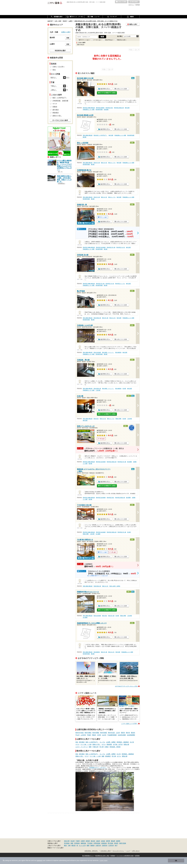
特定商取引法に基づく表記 (102, 855)
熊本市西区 (95, 732)
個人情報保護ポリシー (88, 855)
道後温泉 (104, 843)
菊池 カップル (112, 162)
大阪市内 (98, 845)
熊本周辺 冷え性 (120, 247)
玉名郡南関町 (131, 735)
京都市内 (104, 845)
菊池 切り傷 (97, 162)
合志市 (104, 735)
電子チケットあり (84, 40)
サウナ (77, 744)
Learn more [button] (103, 860)
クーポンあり (97, 40)
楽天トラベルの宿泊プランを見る (107, 92)
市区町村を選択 (60, 50)
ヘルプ (128, 851)
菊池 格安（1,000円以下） (100, 135)
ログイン (131, 4)
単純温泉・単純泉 (115, 747)
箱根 (72, 843)
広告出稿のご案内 (106, 851)
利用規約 (113, 855)
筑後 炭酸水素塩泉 (87, 586)
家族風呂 (109, 744)
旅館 (90, 747)
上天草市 (83, 735)
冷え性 (132, 742)
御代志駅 (127, 107)
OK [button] (176, 860)
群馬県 (88, 841)
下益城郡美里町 (112, 735)
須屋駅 (135, 461)
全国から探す (66, 32)
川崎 (69, 845)
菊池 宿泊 (96, 418)
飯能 (88, 845)
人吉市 (118, 732)
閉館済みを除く (122, 40)
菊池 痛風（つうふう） (108, 352)
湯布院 (116, 843)
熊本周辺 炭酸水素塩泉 (89, 107)
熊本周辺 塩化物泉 (101, 247)
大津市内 (111, 845)
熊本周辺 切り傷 (111, 247)
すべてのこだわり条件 (60, 120)
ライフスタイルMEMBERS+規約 (125, 855)
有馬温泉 (77, 843)
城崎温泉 (83, 843)
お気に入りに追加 (122, 88)
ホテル (104, 744)
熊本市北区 (111, 732)
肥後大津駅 (118, 418)
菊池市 (133, 732)
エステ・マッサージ (81, 747)
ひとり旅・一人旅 (86, 744)
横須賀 (73, 845)
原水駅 (124, 388)
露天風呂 (82, 742)
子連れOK (95, 747)
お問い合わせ (136, 851)
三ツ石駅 (85, 463)
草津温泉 (67, 843)
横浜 (65, 845)
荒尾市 (123, 732)
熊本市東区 (88, 732)
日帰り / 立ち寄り (58, 67)
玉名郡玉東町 (122, 735)
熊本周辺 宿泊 (109, 107)
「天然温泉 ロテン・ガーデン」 (97, 767)
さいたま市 (82, 845)
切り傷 (101, 747)
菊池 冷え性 (104, 162)
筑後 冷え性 (105, 586)
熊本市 (128, 732)
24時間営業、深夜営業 (60, 101)
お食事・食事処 (111, 742)
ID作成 (137, 4)
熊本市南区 (103, 732)
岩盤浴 (54, 107)
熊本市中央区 (79, 732)
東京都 (93, 841)
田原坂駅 (106, 109)
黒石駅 (84, 137)
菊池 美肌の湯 (97, 318)
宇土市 (77, 735)
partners (39, 860)
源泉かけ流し (96, 744)
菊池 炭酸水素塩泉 (87, 135)
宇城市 (89, 735)
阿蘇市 (94, 735)
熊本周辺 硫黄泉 (100, 107)
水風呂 (107, 747)
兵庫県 (83, 841)
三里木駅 (98, 390)
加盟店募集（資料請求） (91, 851)
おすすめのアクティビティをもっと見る (126, 686)
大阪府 (98, 841)
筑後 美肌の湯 (97, 586)
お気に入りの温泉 (121, 1)
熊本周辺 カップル (120, 283)
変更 (68, 38)
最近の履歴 (134, 1)
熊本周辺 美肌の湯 (119, 107)
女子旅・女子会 (118, 744)
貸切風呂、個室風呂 (123, 742)
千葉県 (78, 841)
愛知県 (113, 841)
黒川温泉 (110, 843)
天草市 (99, 735)
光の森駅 (98, 534)
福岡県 (118, 841)
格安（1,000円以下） (92, 742)
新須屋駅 (129, 461)
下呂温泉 (90, 843)
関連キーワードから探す (56, 848)
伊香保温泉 (97, 843)
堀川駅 (90, 463)
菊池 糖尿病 (118, 352)
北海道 (103, 841)
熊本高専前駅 (99, 109)
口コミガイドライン (118, 851)
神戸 (116, 845)
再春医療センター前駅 (88, 109)
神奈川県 (67, 841)
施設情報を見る (104, 88)
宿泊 (76, 742)
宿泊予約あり (109, 40)
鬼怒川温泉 (122, 843)
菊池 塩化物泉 (97, 352)
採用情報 (137, 855)
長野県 (108, 841)
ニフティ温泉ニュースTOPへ (129, 723)
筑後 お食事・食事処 (114, 586)
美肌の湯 (126, 744)
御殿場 (92, 845)
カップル (102, 742)
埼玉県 (73, 841)
